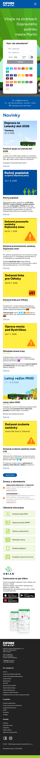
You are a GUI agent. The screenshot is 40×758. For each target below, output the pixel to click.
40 (19, 82)
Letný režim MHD (11, 402)
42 (27, 82)
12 (15, 75)
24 (7, 78)
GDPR (5, 710)
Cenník (5, 672)
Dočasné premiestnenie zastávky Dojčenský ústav (19, 247)
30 (7, 82)
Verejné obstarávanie (9, 703)
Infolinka (5, 723)
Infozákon (6, 712)
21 (23, 75)
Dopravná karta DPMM (9, 685)
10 (7, 75)
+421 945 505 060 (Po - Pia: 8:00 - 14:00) (22, 103)
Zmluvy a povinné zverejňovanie (12, 705)
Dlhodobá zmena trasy (14, 351)
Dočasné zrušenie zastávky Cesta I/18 (19, 450)
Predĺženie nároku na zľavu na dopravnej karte (16, 695)
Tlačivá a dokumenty (9, 690)
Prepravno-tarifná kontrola (10, 692)
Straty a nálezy (7, 730)
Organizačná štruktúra (9, 708)
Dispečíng (6, 727)
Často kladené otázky (9, 688)
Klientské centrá (7, 725)
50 (31, 82)
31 (11, 82)
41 (23, 82)
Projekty (5, 714)
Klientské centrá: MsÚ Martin (21, 106)
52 (11, 85)
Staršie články (10, 475)
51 (7, 85)
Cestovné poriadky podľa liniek (12, 674)
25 (11, 78)
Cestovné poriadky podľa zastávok (13, 676)
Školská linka (6, 681)
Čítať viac (6, 166)
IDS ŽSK (5, 683)
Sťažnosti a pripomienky (10, 732)
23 (31, 75)
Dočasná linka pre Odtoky (15, 300)
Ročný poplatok (10, 197)
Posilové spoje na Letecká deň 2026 (17, 150)
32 (15, 82)
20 (19, 75)
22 (27, 75)
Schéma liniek (7, 678)
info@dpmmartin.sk (21, 100)
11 (11, 75)
